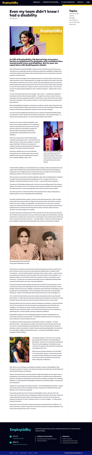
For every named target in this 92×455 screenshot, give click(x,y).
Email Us (15, 442)
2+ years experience (67, 2)
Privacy (16, 452)
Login (88, 2)
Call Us (15, 436)
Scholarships (72, 20)
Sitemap (35, 452)
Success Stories (73, 22)
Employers (36, 2)
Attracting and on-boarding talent (70, 442)
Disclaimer (12, 452)
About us (80, 2)
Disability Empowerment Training (70, 440)
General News (73, 13)
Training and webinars (42, 440)
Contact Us (30, 452)
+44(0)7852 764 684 (18, 438)
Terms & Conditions (23, 452)
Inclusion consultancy (67, 438)
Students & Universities (50, 2)
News (16, 18)
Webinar (71, 24)
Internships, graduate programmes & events (47, 438)
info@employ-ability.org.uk (20, 444)
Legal (70, 15)
